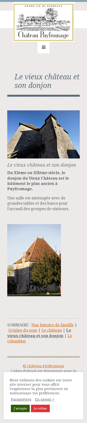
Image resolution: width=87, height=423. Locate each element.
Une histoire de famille (52, 325)
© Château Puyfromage (43, 366)
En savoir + (44, 399)
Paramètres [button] (21, 399)
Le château (52, 330)
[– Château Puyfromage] (43, 20)
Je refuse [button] (40, 408)
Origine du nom (22, 330)
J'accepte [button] (20, 408)
